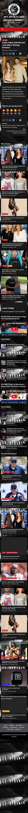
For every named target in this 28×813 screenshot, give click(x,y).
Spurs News (5, 684)
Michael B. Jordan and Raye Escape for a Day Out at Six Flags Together (13, 192)
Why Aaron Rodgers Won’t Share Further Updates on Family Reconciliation (13, 296)
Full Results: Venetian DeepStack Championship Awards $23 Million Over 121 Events (17, 370)
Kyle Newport (6, 558)
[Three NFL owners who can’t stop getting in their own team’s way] (14, 492)
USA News (5, 727)
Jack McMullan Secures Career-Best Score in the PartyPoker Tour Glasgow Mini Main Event (17, 362)
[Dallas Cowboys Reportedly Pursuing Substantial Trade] (14, 465)
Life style (5, 40)
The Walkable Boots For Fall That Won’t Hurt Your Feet (13, 218)
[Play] (3, 335)
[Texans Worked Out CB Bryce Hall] (14, 546)
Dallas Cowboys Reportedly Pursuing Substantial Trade (11, 476)
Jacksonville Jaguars (8, 578)
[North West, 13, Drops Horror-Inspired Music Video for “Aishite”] (14, 259)
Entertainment (13, 727)
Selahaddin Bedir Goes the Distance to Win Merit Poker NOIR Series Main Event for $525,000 (17, 354)
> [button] (25, 29)
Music (10, 266)
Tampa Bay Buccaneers (11, 552)
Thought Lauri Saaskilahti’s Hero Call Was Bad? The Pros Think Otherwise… (16, 378)
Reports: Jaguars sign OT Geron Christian (13, 582)
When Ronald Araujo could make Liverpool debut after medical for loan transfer (17, 438)
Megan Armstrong (7, 479)
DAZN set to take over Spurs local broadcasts (11, 688)
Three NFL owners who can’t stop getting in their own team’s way (13, 503)
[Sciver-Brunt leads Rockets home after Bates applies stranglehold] (14, 704)
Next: (16, 131)
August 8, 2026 (13, 169)
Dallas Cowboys (6, 472)
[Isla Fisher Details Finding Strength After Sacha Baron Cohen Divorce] (14, 155)
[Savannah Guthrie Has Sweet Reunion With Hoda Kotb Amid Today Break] (14, 233)
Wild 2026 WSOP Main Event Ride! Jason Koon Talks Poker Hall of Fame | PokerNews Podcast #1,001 (17, 346)
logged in (11, 311)
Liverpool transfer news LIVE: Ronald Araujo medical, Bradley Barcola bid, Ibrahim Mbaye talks (16, 413)
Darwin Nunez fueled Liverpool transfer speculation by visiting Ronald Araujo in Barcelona (17, 446)
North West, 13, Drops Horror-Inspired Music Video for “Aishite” (13, 270)
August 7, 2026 (13, 247)
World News (19, 725)
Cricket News (6, 711)
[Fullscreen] (25, 335)
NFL (10, 291)
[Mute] (22, 335)
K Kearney (6, 50)
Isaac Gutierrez (7, 584)
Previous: (13, 125)
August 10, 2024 (13, 50)
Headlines (11, 725)
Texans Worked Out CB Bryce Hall (11, 556)
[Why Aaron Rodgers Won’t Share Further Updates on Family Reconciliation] (14, 285)
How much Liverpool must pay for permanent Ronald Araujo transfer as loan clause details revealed (16, 430)
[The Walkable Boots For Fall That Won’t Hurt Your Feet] (14, 207)
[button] (2, 29)
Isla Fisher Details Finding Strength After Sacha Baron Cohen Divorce (13, 167)
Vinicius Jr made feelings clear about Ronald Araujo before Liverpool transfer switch (16, 422)
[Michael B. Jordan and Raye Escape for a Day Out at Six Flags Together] (14, 181)
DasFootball (10, 729)
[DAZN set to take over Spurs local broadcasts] (14, 677)
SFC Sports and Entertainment (14, 18)
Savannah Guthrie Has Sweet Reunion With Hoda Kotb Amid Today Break (12, 244)
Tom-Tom (5, 691)
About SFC (18, 729)
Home (5, 725)
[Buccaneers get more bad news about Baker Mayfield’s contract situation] (14, 650)
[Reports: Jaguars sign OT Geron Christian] (14, 571)
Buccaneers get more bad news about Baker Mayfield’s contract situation (13, 661)
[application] (14, 329)
